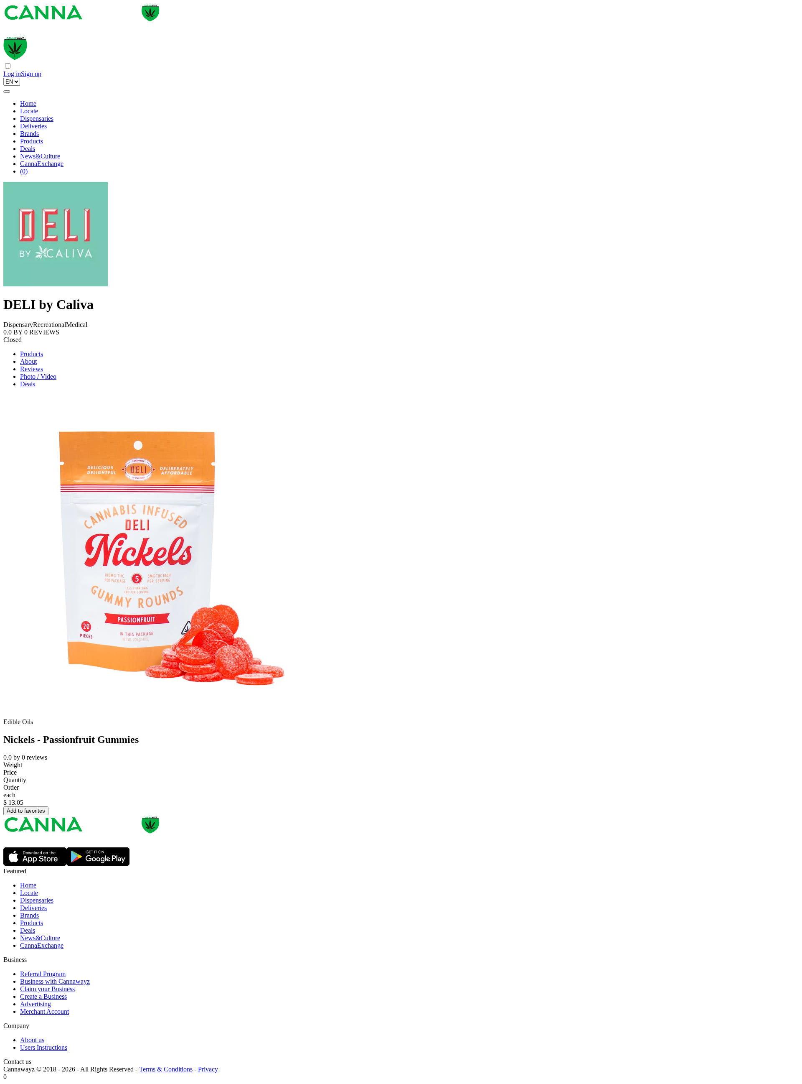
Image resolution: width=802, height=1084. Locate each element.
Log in (12, 73)
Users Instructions (43, 1047)
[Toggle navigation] (6, 91)
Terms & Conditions (166, 1069)
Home (28, 103)
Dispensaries (36, 118)
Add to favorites (26, 811)
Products (31, 141)
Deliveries (33, 126)
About (28, 361)
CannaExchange (41, 163)
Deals (27, 148)
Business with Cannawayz (55, 981)
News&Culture (40, 156)
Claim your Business (47, 988)
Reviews (31, 368)
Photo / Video (38, 376)
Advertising (35, 1003)
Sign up (31, 73)
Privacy (208, 1069)
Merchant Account (44, 1011)
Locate (29, 111)
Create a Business (43, 996)
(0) (24, 171)
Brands (29, 133)
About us (32, 1039)
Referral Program (43, 973)
